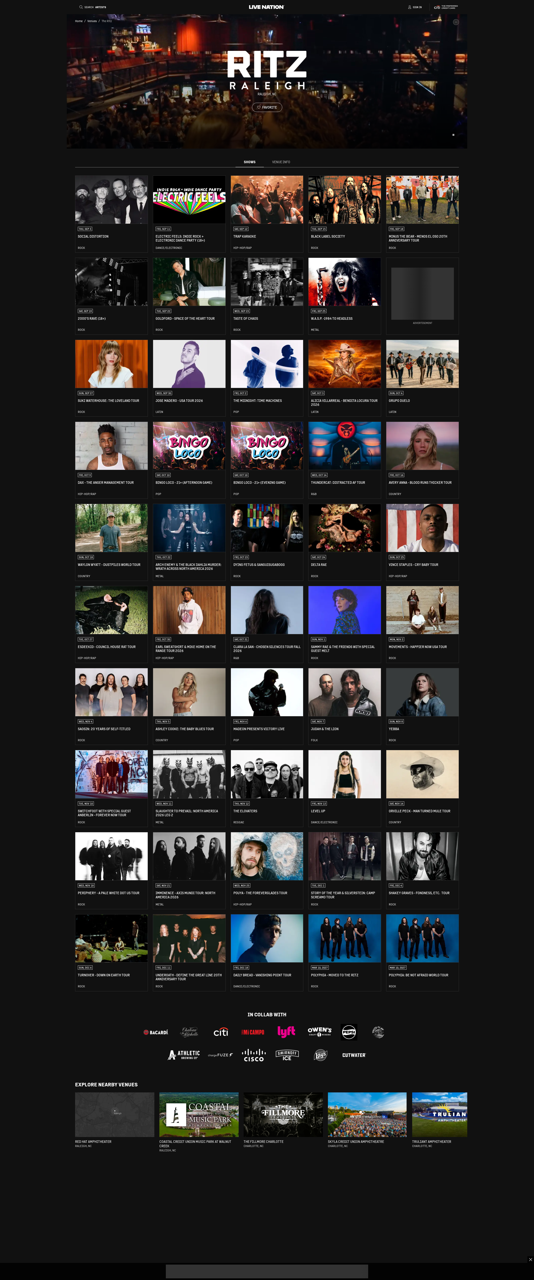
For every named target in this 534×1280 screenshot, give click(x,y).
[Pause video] (453, 135)
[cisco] (253, 1055)
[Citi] (221, 1032)
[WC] (378, 1032)
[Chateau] (189, 1032)
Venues (92, 21)
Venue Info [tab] (281, 162)
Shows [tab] (250, 162)
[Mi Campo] (253, 1032)
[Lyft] (286, 1032)
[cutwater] (353, 1055)
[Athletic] (183, 1055)
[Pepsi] (349, 1032)
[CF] (220, 1055)
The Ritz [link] (107, 21)
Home (79, 21)
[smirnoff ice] (287, 1055)
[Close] (530, 1259)
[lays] (320, 1055)
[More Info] (456, 22)
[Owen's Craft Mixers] (319, 1032)
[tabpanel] (267, 583)
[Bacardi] (155, 1032)
